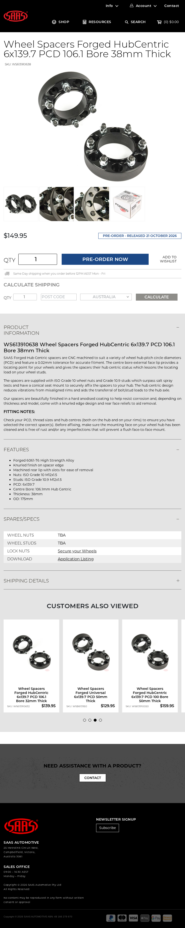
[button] (166, 259)
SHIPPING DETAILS (26, 581)
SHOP (64, 22)
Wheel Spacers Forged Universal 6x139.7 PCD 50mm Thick (90, 695)
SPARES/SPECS (22, 519)
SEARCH (138, 22)
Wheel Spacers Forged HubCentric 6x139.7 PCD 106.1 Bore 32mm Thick (31, 695)
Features (16, 449)
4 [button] (101, 721)
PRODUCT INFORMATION (21, 330)
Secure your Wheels (77, 551)
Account (144, 6)
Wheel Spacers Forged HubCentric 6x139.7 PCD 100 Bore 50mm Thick (150, 695)
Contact (171, 6)
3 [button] (96, 721)
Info (109, 6)
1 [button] (85, 721)
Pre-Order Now (105, 259)
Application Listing (76, 559)
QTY (9, 260)
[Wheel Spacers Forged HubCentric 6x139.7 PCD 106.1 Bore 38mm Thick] (92, 126)
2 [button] (91, 721)
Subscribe (107, 828)
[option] (33, 666)
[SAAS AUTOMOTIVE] (16, 16)
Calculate (157, 297)
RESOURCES (100, 22)
